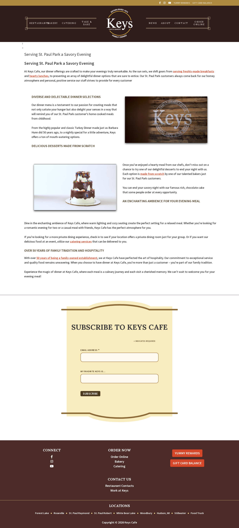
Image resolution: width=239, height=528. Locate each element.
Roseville (59, 513)
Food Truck (197, 513)
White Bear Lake (125, 513)
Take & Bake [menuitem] (87, 23)
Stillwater (180, 513)
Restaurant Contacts (119, 486)
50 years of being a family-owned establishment (66, 258)
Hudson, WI (163, 513)
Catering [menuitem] (69, 23)
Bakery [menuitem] (52, 23)
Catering (119, 466)
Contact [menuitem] (181, 23)
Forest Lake (42, 513)
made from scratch (152, 174)
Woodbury (146, 513)
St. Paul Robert (103, 513)
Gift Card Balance (202, 3)
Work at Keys (119, 490)
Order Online (119, 457)
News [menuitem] (153, 23)
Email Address (90, 350)
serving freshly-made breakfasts (193, 71)
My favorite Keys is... (92, 371)
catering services (81, 241)
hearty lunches (38, 76)
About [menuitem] (166, 23)
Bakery (119, 461)
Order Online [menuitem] (199, 23)
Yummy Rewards (182, 3)
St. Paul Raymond (79, 513)
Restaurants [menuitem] (37, 23)
